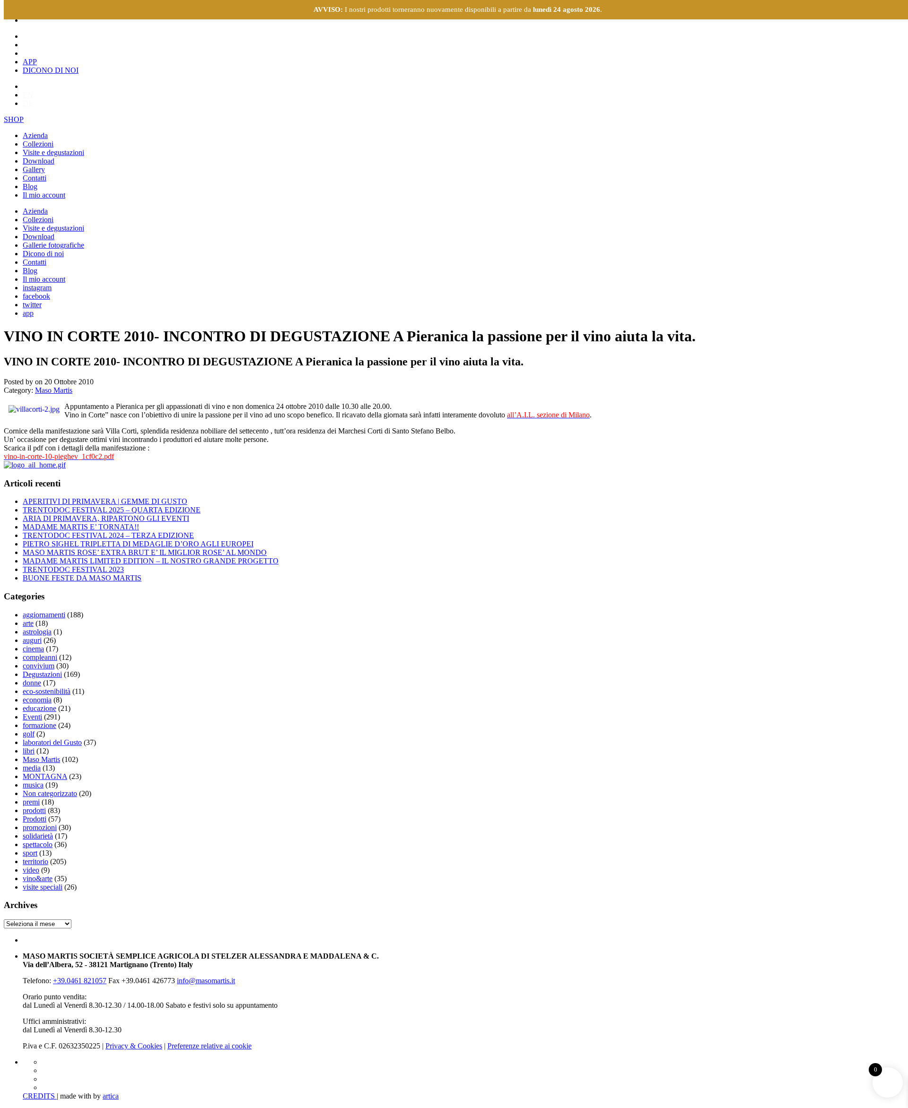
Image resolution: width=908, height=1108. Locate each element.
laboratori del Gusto (52, 742)
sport (30, 853)
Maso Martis (53, 390)
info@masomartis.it (206, 981)
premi (31, 802)
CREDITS (40, 1096)
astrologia (37, 632)
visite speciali (42, 887)
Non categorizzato (50, 793)
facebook (36, 296)
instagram (37, 288)
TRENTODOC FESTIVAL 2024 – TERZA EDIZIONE (108, 535)
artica (111, 1096)
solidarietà (38, 836)
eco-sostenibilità (46, 691)
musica (33, 785)
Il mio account (44, 195)
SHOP (14, 119)
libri (29, 751)
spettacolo (37, 844)
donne (32, 683)
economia (37, 700)
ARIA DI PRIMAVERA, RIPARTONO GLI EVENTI (106, 518)
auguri (32, 640)
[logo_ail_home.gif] (35, 465)
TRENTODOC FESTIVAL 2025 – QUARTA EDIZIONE (112, 510)
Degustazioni (42, 674)
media (32, 768)
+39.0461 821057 (79, 981)
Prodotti (34, 819)
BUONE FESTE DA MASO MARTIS (82, 578)
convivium (38, 666)
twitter (32, 305)
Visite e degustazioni (53, 152)
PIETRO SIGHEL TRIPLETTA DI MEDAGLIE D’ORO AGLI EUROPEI (138, 544)
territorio (35, 861)
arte (28, 623)
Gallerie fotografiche (53, 245)
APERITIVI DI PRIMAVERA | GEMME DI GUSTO (105, 501)
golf (29, 734)
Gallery (34, 169)
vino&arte (37, 878)
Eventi (32, 717)
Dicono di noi (43, 254)
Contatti (34, 178)
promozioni (40, 827)
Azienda (35, 135)
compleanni (40, 657)
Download (38, 161)
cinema (33, 649)
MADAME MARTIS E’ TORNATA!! (81, 527)
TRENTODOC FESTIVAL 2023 (73, 569)
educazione (39, 708)
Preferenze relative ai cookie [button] (209, 1046)
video (31, 870)
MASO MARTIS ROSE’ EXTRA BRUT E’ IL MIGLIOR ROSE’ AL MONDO (145, 552)
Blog (30, 186)
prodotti (34, 810)
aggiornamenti (44, 615)
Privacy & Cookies (133, 1046)
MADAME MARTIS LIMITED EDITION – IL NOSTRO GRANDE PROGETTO (151, 561)
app (28, 313)
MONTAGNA (45, 776)
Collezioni (38, 144)
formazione (39, 725)
